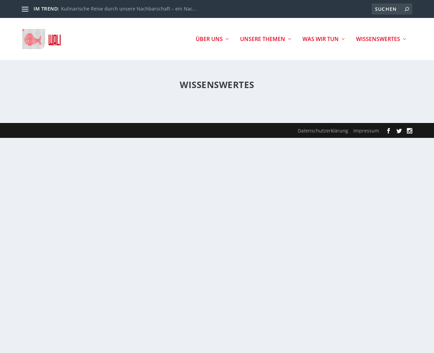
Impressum (366, 130)
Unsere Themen (262, 39)
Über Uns (209, 39)
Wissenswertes (378, 39)
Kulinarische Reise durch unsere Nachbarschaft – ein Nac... (129, 8)
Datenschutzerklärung (323, 130)
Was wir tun (320, 39)
